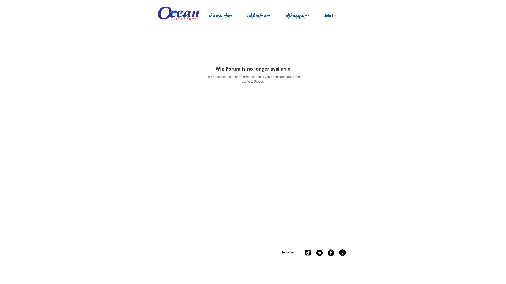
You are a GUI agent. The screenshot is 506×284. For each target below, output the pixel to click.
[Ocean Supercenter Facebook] (331, 252)
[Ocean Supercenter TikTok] (308, 252)
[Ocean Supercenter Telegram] (319, 252)
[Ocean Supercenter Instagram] (342, 252)
